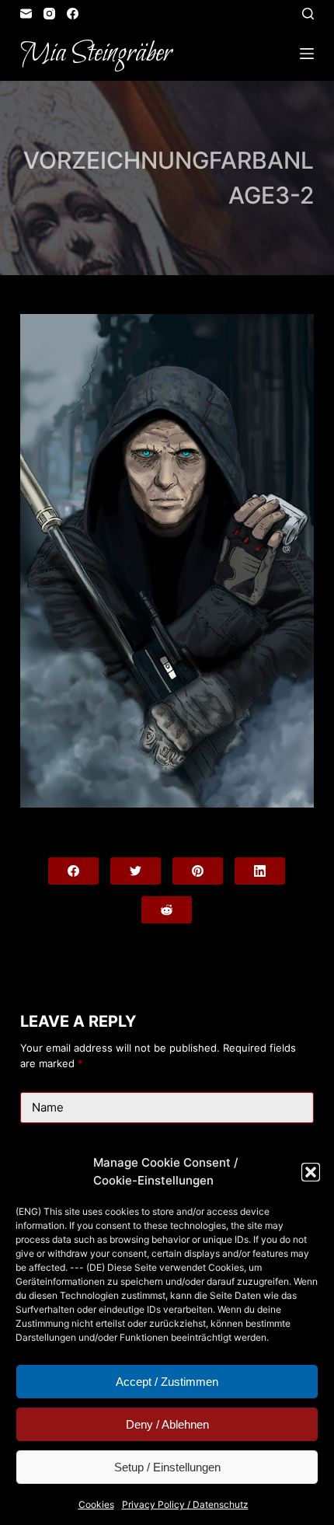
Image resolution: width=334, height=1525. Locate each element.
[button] (310, 1172)
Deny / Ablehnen (167, 1424)
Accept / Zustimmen (167, 1381)
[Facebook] (72, 13)
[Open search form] (308, 13)
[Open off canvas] (307, 54)
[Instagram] (49, 13)
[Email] (26, 13)
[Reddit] (166, 909)
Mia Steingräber (96, 53)
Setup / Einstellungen (167, 1467)
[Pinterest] (197, 871)
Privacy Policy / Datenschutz (185, 1504)
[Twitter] (135, 871)
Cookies (96, 1504)
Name (48, 1107)
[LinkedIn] (260, 871)
